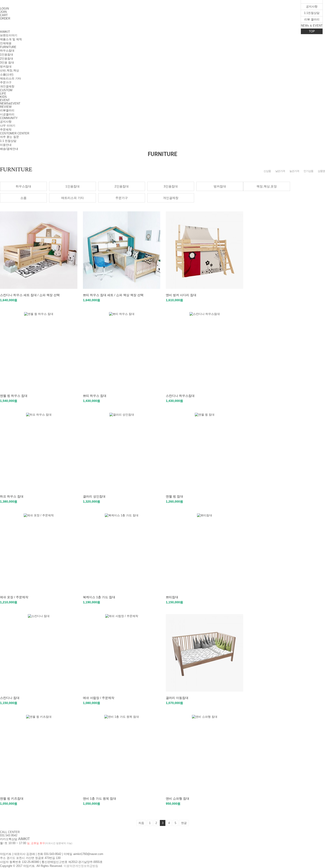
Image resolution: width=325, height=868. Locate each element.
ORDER (5, 18)
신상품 (267, 171)
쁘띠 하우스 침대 (94, 395)
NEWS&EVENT (10, 103)
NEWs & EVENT (312, 25)
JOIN (3, 12)
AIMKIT (5, 31)
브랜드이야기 (8, 35)
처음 (141, 823)
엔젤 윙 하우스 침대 (13, 395)
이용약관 (69, 866)
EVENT (5, 100)
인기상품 (308, 171)
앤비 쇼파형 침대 (177, 798)
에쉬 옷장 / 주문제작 (14, 597)
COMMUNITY (9, 118)
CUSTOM (6, 90)
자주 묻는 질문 (9, 137)
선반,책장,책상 (9, 70)
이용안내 (5, 145)
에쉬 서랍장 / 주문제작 (98, 698)
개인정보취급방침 (86, 866)
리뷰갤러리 (7, 110)
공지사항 (5, 121)
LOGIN (4, 8)
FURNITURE (8, 47)
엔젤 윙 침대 (174, 496)
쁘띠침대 (172, 597)
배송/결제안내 (9, 148)
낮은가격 (280, 171)
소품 (23, 198)
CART (4, 15)
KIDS (3, 96)
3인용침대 (171, 186)
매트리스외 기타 (10, 78)
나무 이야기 (7, 125)
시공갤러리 (7, 114)
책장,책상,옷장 (266, 186)
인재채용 (5, 43)
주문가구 (5, 82)
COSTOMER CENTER (14, 133)
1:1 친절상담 (8, 141)
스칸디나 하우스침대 (180, 395)
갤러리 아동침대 (177, 698)
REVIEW (5, 106)
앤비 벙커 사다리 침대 (181, 295)
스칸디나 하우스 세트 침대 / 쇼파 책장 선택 (30, 295)
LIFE (3, 93)
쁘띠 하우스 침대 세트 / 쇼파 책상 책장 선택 (113, 295)
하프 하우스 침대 (11, 496)
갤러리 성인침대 (94, 496)
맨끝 (184, 823)
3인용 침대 (7, 62)
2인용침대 (6, 58)
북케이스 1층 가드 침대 (99, 597)
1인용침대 (6, 54)
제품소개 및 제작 (11, 39)
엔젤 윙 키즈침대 (11, 798)
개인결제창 (7, 86)
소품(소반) (6, 74)
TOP (312, 31)
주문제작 (5, 129)
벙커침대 (5, 66)
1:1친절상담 (311, 13)
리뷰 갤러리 (311, 19)
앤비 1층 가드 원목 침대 (99, 798)
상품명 (321, 171)
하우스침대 (7, 50)
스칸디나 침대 (9, 698)
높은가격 (294, 171)
